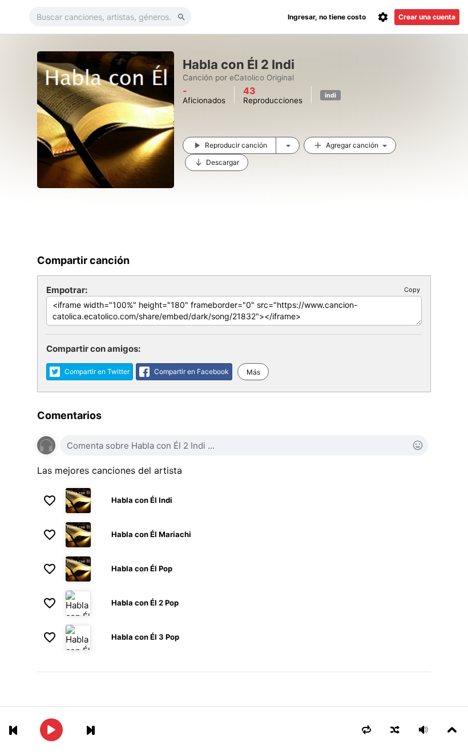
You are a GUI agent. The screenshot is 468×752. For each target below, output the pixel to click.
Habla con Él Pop (141, 568)
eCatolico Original (261, 77)
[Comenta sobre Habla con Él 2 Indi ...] (244, 445)
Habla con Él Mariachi (151, 534)
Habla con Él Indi (141, 500)
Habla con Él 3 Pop (145, 636)
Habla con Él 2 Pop (145, 602)
